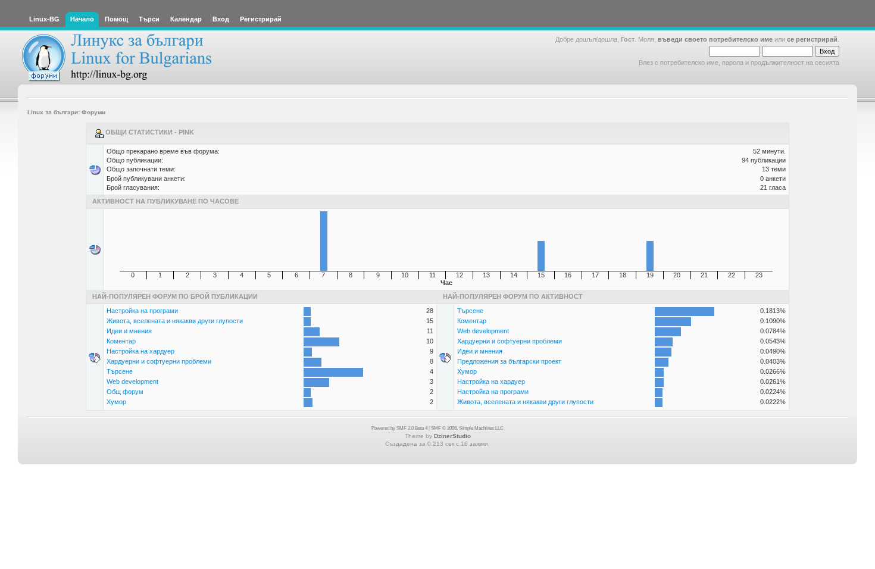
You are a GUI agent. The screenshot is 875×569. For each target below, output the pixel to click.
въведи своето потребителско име (715, 39)
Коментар (121, 341)
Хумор (116, 401)
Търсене (120, 371)
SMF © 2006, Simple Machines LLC (467, 428)
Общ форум (125, 391)
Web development (132, 381)
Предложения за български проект (509, 361)
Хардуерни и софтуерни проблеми (159, 361)
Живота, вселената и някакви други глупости (175, 320)
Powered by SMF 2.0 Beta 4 (399, 428)
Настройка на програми (142, 310)
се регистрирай (812, 39)
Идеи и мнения (129, 330)
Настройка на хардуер (140, 351)
